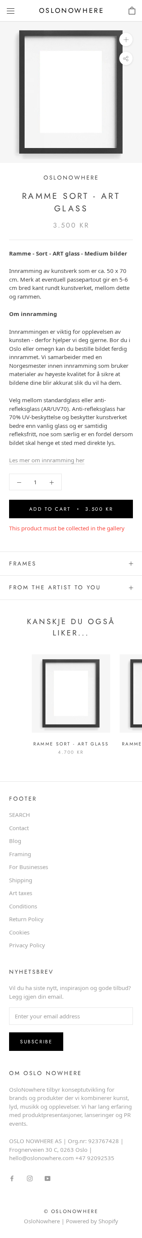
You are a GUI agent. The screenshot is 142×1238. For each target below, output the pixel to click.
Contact (19, 828)
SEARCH (19, 814)
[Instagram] (30, 1178)
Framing (20, 854)
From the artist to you (55, 587)
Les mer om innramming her (46, 460)
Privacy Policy (27, 945)
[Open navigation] (10, 11)
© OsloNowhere (71, 1211)
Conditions (23, 906)
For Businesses (28, 867)
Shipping (20, 880)
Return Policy (26, 919)
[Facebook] (12, 1178)
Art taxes (20, 893)
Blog (15, 840)
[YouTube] (47, 1178)
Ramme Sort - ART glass (71, 744)
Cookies (19, 932)
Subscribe (36, 1041)
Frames (22, 563)
